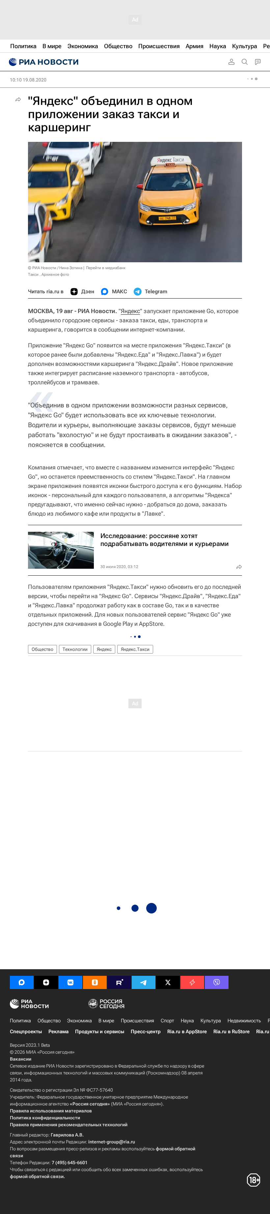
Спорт (167, 1021)
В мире (106, 1021)
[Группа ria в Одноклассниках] (95, 982)
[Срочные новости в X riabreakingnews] (192, 982)
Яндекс (130, 310)
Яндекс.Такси (135, 649)
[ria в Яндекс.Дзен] (46, 982)
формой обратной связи (37, 1176)
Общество (42, 649)
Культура (211, 1021)
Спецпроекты (26, 1032)
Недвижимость (244, 1021)
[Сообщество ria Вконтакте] (70, 982)
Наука (187, 1021)
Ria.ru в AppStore (187, 1032)
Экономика (79, 1021)
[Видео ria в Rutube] (119, 982)
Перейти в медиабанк (105, 268)
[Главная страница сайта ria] (42, 62)
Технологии (75, 649)
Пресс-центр (146, 1032)
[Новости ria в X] (168, 982)
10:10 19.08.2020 (28, 79)
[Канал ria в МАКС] (22, 982)
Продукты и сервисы (99, 1032)
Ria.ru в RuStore (231, 1032)
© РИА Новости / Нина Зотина (55, 268)
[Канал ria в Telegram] (143, 982)
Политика (20, 1021)
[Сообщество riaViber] (217, 982)
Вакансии (20, 1059)
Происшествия (137, 1021)
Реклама (58, 1032)
